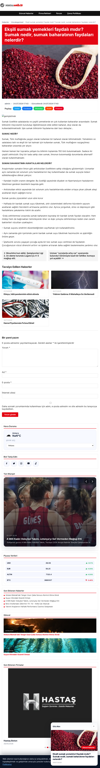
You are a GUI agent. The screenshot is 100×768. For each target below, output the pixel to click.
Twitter (17, 108)
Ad (4, 372)
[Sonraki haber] (92, 481)
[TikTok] (36, 464)
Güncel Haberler (26, 13)
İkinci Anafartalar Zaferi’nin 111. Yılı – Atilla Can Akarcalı (27, 604)
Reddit (49, 108)
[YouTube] (29, 464)
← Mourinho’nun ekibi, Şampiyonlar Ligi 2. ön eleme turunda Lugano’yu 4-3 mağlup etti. (23, 256)
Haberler (5, 22)
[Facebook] (7, 464)
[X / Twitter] (14, 464)
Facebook (27, 108)
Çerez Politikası (74, 13)
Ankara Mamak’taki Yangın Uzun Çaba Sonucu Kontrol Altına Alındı (32, 595)
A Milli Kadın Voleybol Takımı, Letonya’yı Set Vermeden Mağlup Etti (32, 601)
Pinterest (59, 108)
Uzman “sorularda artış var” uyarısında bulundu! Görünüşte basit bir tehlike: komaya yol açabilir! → (72, 256)
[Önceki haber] (86, 481)
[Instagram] (21, 464)
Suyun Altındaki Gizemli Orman (18, 598)
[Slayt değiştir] (45, 747)
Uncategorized (17, 22)
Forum (59, 13)
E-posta (6, 382)
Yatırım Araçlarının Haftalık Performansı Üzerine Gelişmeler (29, 607)
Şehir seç (10, 440)
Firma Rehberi (45, 13)
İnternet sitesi (8, 392)
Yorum (6, 347)
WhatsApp (39, 108)
